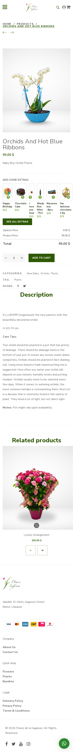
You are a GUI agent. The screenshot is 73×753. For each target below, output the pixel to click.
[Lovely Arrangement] (36, 488)
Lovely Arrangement (36, 535)
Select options (36, 525)
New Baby (33, 273)
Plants (54, 273)
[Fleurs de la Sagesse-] (32, 7)
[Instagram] (28, 744)
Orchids (45, 273)
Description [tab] (36, 295)
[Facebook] (6, 744)
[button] (64, 743)
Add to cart (41, 257)
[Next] (12, 33)
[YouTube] (21, 744)
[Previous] (4, 33)
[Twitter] (13, 744)
